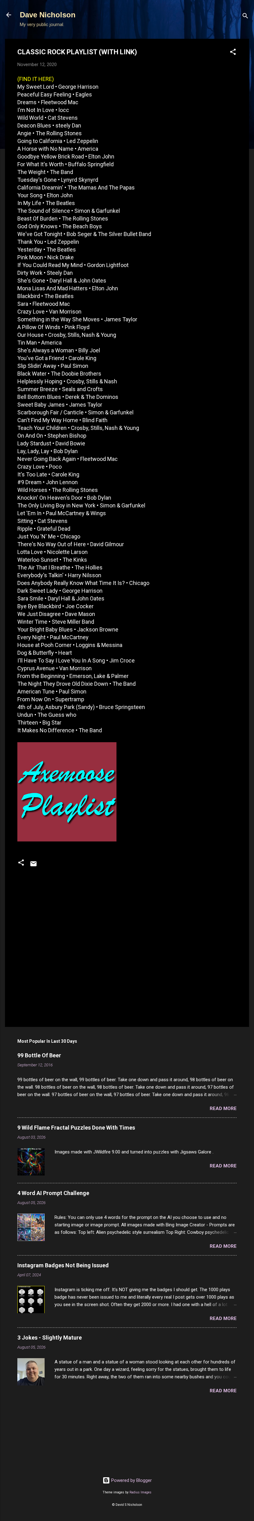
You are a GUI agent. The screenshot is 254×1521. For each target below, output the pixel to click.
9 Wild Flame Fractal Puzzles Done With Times (76, 1127)
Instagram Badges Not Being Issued (63, 1265)
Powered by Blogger (131, 1480)
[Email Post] (33, 866)
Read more (223, 1108)
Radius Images (140, 1492)
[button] (233, 53)
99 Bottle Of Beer (39, 1055)
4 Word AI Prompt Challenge (53, 1193)
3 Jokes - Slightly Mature (49, 1337)
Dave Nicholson (48, 15)
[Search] (245, 16)
